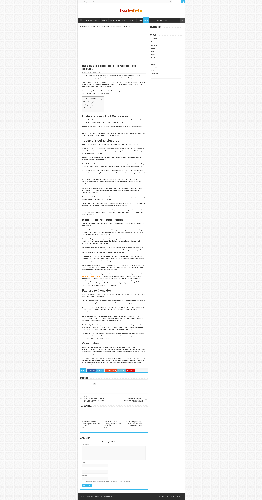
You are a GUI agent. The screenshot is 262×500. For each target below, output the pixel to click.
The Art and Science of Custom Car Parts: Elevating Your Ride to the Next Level (94, 399)
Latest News (154, 61)
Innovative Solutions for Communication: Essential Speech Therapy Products (133, 399)
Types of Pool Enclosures (91, 104)
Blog (85, 2)
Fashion (112, 20)
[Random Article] (182, 20)
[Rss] (171, 2)
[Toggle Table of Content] (99, 99)
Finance (167, 20)
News (146, 20)
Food (152, 51)
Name (84, 462)
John (85, 72)
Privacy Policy (92, 2)
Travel (152, 20)
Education (104, 20)
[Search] (183, 1)
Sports (124, 20)
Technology (131, 20)
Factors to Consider (89, 108)
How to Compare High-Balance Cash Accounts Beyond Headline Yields (134, 423)
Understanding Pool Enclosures (93, 102)
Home (80, 2)
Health (118, 20)
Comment (85, 444)
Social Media (159, 20)
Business (96, 20)
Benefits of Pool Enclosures (91, 106)
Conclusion (87, 110)
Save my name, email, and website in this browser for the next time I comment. (107, 481)
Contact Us (101, 2)
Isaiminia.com (98, 496)
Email (84, 469)
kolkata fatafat (108, 496)
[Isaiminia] (131, 10)
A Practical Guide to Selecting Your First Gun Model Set (112, 423)
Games (153, 54)
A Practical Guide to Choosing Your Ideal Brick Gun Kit (91, 423)
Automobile (88, 20)
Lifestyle (140, 20)
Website (84, 475)
